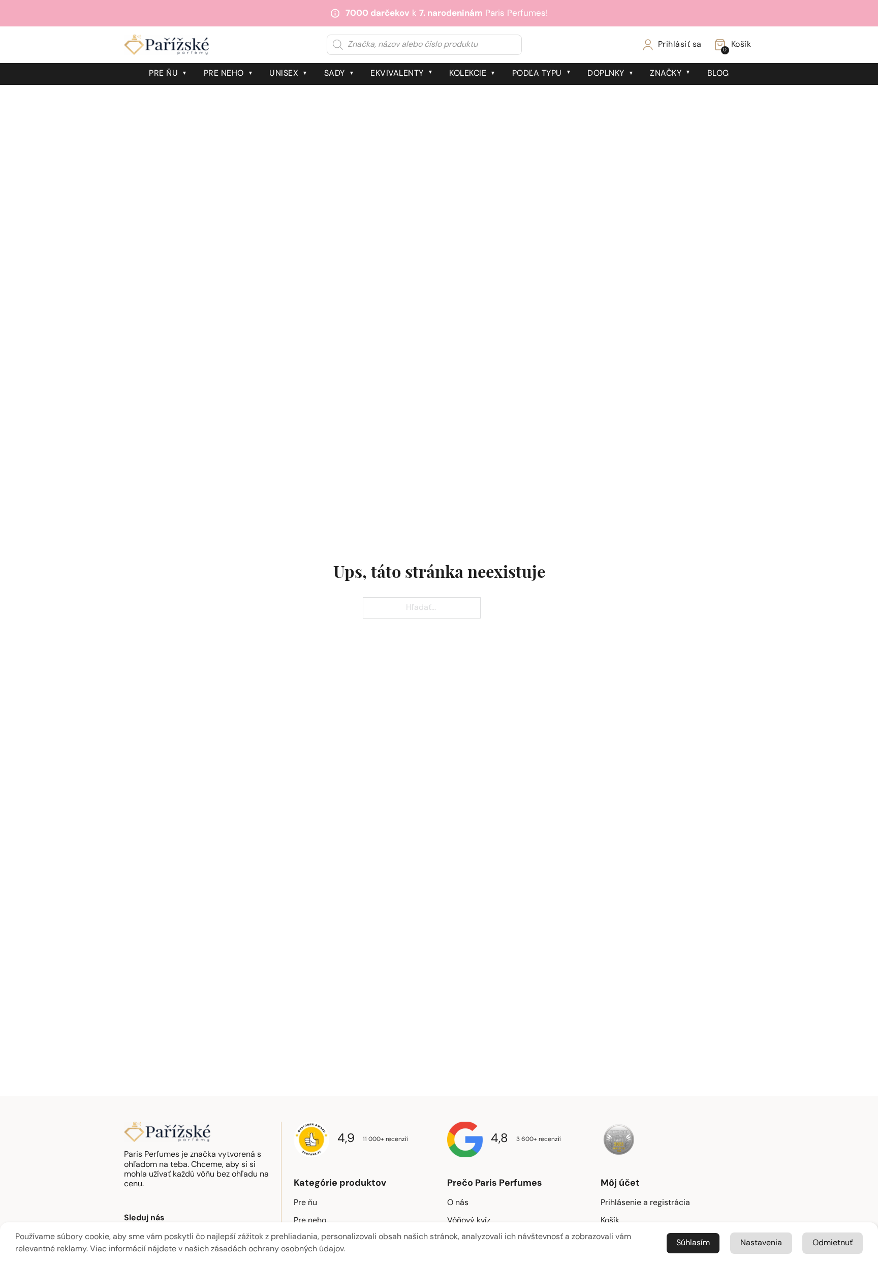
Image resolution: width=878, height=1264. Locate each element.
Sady (334, 74)
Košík (610, 1221)
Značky (665, 74)
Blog (718, 74)
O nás (457, 1203)
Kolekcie (467, 74)
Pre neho (224, 74)
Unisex (283, 74)
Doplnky (605, 74)
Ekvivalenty (397, 74)
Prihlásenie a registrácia (645, 1203)
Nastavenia (761, 1243)
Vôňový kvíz (468, 1221)
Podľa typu (537, 74)
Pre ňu (163, 74)
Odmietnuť (832, 1243)
